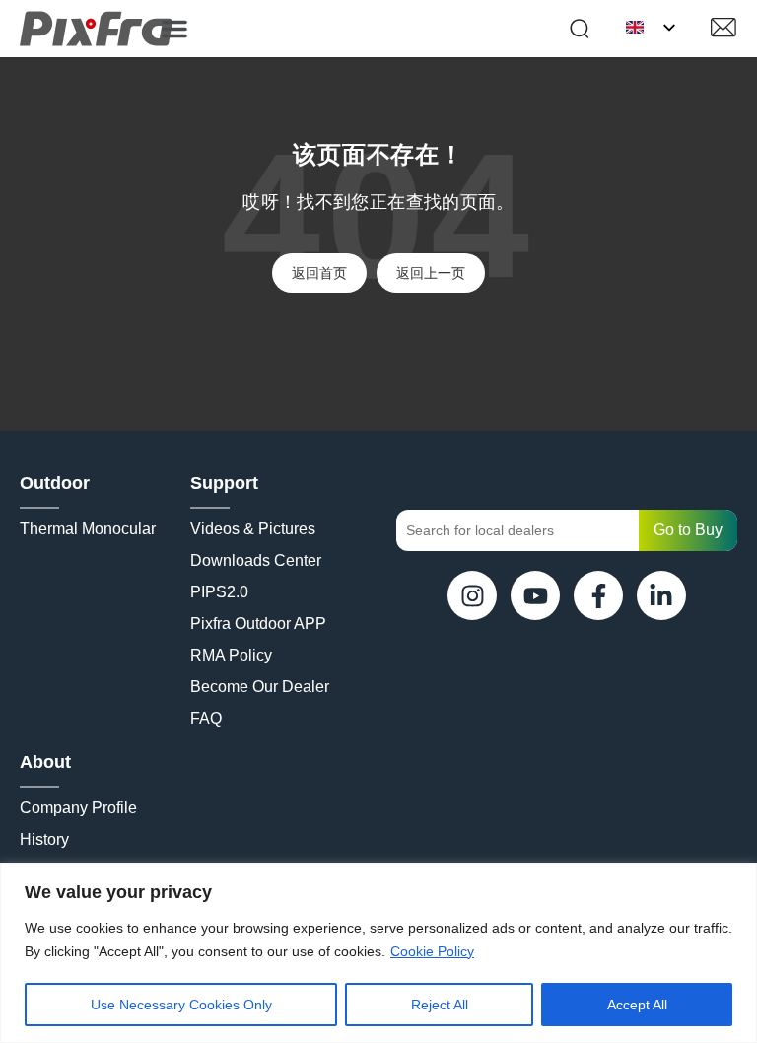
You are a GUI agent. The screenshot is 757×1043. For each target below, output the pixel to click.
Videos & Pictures (252, 529)
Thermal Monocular (88, 529)
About (45, 762)
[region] (378, 953)
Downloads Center (255, 560)
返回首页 (319, 273)
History (44, 839)
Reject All (439, 1004)
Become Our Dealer (259, 686)
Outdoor (55, 483)
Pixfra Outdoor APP (258, 623)
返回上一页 (430, 273)
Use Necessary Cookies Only (181, 1004)
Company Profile (78, 808)
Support (224, 483)
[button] (174, 28)
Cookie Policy (432, 951)
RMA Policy (231, 655)
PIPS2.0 (219, 592)
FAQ (206, 718)
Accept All (637, 1004)
